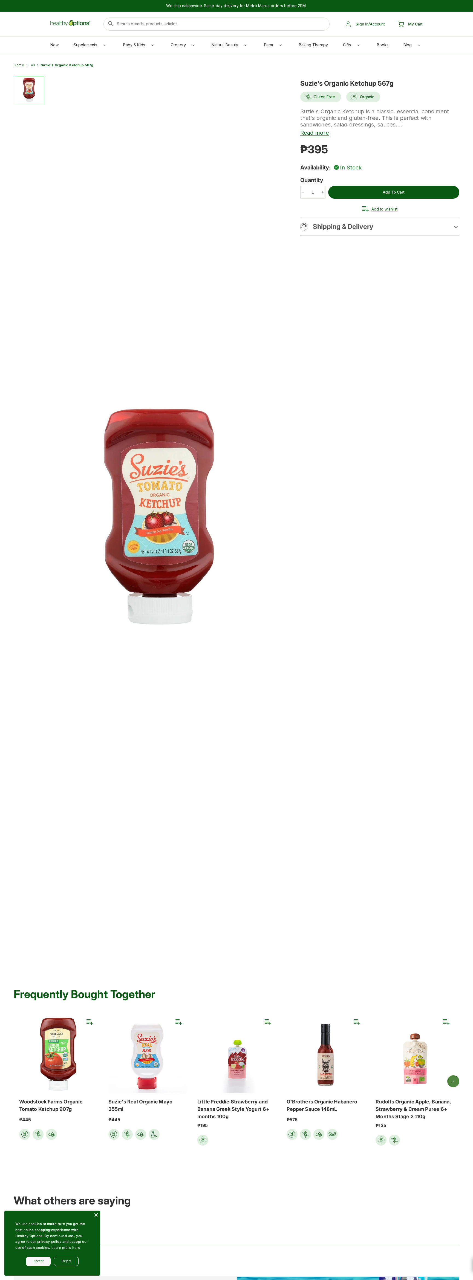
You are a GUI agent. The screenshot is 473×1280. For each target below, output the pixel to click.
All (33, 65)
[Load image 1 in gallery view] (29, 90)
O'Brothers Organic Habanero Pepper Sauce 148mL (322, 1105)
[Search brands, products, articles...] (111, 24)
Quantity (312, 180)
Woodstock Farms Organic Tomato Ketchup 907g (50, 1105)
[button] (89, 46)
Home (19, 65)
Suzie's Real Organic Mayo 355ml (140, 1105)
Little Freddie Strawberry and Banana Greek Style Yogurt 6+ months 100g (233, 1109)
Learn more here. (66, 1248)
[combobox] (216, 24)
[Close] (96, 1215)
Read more (314, 132)
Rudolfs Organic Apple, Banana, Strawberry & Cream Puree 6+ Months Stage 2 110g (413, 1109)
